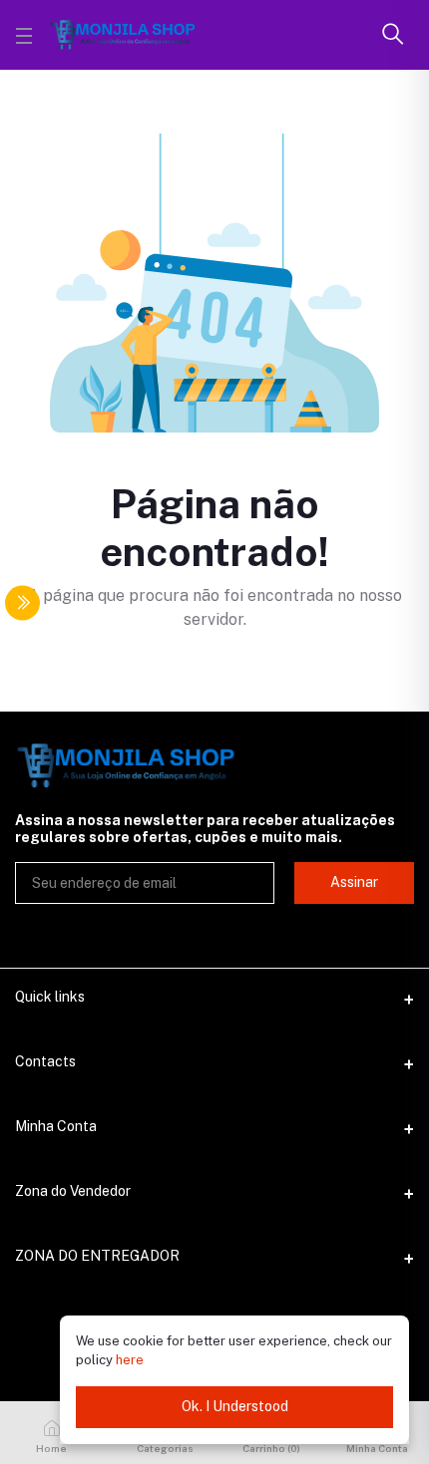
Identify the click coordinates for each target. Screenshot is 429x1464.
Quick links (50, 997)
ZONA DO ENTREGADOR (97, 1256)
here (130, 1359)
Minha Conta (56, 1126)
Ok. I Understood (235, 1406)
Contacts (45, 1061)
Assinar (354, 882)
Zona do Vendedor (73, 1191)
